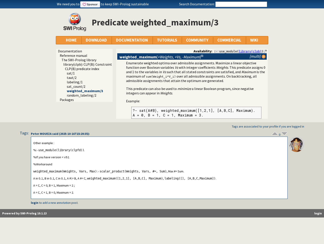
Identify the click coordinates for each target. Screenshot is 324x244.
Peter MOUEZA (41, 134)
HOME (71, 40)
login (34, 203)
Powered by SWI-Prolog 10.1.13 (24, 213)
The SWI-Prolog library (78, 60)
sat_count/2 (76, 86)
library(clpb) (250, 51)
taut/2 (71, 77)
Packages (67, 99)
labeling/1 (75, 82)
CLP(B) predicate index (82, 69)
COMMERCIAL (229, 40)
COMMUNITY (197, 40)
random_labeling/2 (81, 95)
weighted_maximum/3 (85, 91)
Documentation (70, 51)
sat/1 (71, 73)
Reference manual (73, 55)
